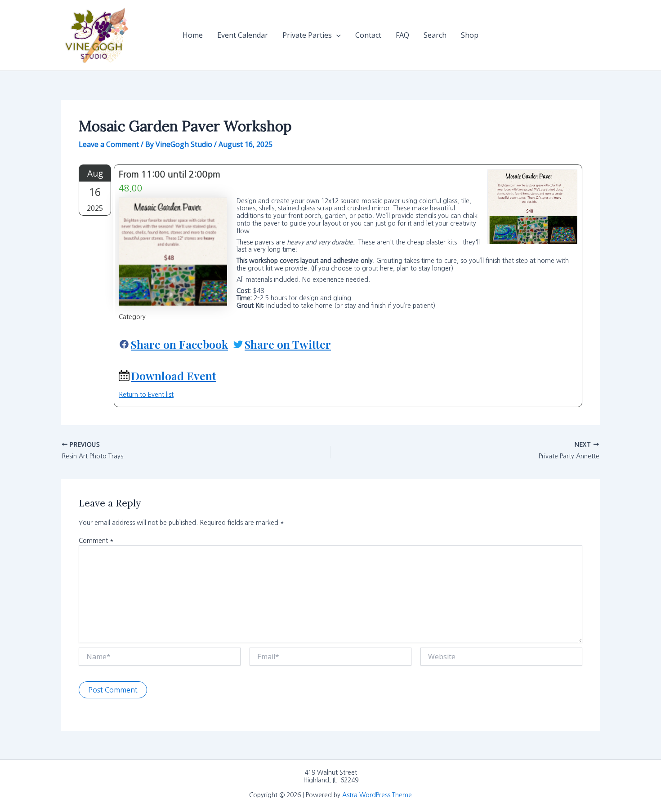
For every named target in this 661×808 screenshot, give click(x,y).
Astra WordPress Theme (377, 795)
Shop (469, 35)
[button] (336, 35)
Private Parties (307, 35)
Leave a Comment (109, 144)
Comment (96, 540)
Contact (368, 35)
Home (193, 35)
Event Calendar (242, 35)
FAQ (402, 35)
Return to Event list (146, 394)
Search (435, 35)
